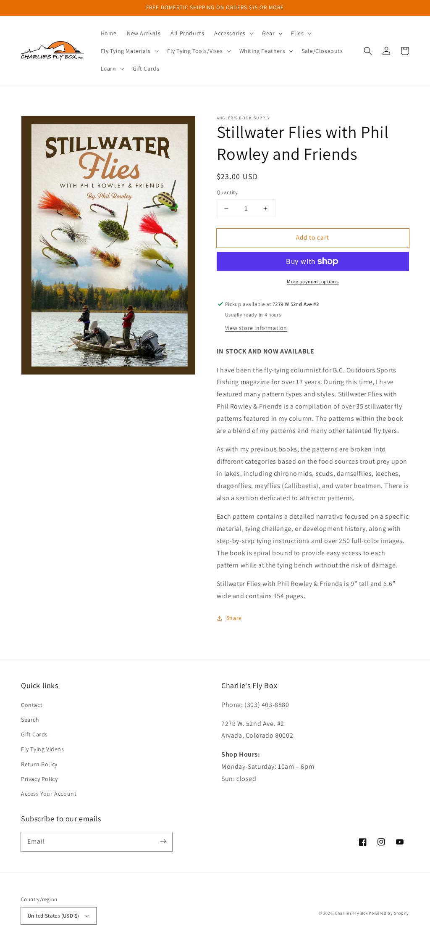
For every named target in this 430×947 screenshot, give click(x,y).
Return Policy (39, 764)
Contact (31, 705)
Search (30, 719)
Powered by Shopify (389, 913)
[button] (233, 33)
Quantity (227, 192)
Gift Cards (34, 734)
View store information (256, 328)
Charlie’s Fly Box (351, 913)
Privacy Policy (39, 779)
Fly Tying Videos (42, 749)
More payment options (312, 281)
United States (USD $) (53, 915)
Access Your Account (48, 793)
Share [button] (234, 618)
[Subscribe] (163, 841)
